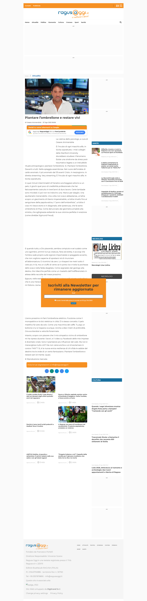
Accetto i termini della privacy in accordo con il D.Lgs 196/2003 (74, 300)
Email (73, 293)
